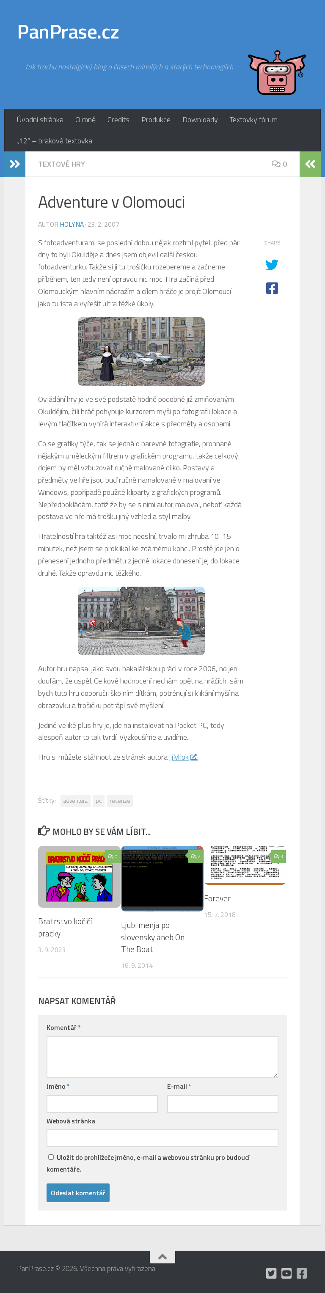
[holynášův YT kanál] (287, 1273)
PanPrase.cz (68, 31)
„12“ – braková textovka (54, 140)
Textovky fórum (254, 119)
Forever (217, 898)
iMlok (180, 757)
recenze (120, 800)
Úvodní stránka (40, 119)
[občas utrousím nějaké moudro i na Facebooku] (302, 1273)
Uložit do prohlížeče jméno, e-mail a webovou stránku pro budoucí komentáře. (148, 1163)
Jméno (58, 1086)
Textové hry (61, 164)
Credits (118, 119)
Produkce (156, 119)
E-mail (179, 1086)
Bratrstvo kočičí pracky (65, 927)
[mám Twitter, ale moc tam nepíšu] (272, 1273)
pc (99, 800)
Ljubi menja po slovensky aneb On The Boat (153, 937)
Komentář (64, 1027)
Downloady (200, 119)
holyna (72, 224)
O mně (85, 119)
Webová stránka (71, 1121)
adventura (75, 800)
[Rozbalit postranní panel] (14, 164)
